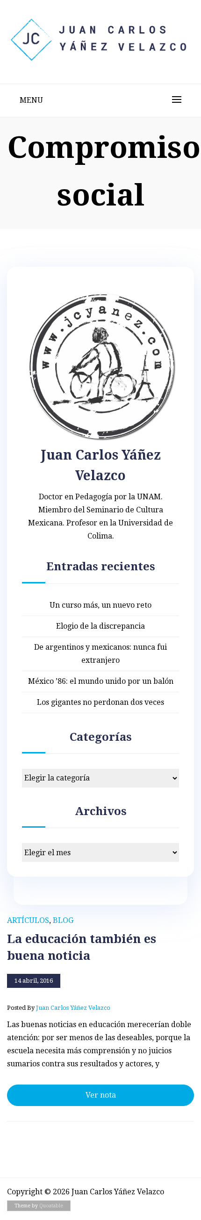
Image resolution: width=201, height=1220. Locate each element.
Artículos (28, 920)
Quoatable (51, 1205)
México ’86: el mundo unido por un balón (100, 681)
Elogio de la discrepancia (100, 626)
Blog (63, 920)
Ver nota (101, 1095)
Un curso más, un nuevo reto (100, 605)
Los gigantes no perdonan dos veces (100, 702)
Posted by (58, 1007)
